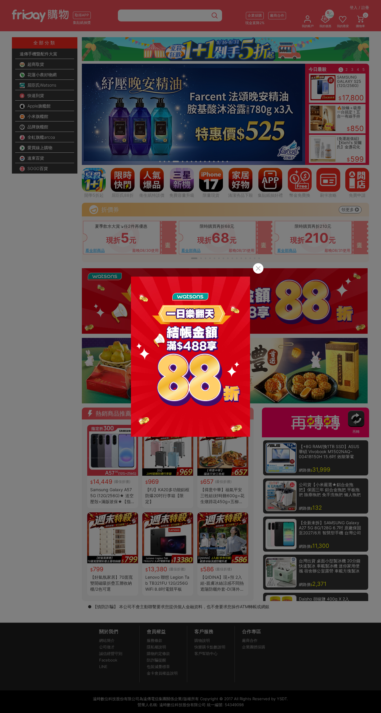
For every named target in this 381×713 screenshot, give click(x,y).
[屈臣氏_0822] (190, 357)
